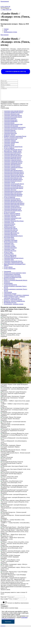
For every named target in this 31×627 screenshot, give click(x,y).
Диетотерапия (8, 292)
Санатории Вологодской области (13, 191)
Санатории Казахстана (10, 133)
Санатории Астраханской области (13, 186)
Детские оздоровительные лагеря (13, 137)
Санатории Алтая (9, 222)
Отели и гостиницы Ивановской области (15, 280)
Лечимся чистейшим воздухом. (12, 277)
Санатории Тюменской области (13, 115)
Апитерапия (7, 271)
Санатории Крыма (9, 123)
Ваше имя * (4, 597)
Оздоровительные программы (12, 275)
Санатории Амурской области (12, 185)
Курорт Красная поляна (10, 241)
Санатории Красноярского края (13, 178)
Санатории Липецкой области (12, 200)
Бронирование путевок (10, 32)
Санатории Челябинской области (13, 112)
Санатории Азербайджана (11, 142)
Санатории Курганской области (13, 117)
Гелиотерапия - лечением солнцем (13, 304)
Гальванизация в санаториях (12, 274)
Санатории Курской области (12, 198)
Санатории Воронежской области (13, 175)
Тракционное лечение (10, 293)
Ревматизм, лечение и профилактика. (14, 301)
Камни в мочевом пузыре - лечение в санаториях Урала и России (14, 297)
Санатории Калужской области (13, 152)
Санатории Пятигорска (10, 234)
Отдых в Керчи (8, 267)
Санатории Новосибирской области (14, 204)
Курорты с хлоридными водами (13, 299)
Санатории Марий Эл (10, 256)
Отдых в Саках (8, 252)
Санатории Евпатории (10, 247)
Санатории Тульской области (12, 166)
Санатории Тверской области (12, 164)
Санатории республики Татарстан (13, 128)
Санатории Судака (9, 249)
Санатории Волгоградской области (14, 173)
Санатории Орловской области (12, 207)
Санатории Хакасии (9, 219)
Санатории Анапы (9, 238)
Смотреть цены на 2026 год (15, 71)
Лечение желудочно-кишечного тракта (15, 272)
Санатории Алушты (9, 246)
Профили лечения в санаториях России (15, 136)
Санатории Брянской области (12, 154)
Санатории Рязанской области (12, 158)
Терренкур (7, 281)
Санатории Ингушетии (10, 228)
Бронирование (5, 1)
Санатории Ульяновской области (13, 167)
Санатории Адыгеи (9, 182)
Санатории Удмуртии (10, 216)
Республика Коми (9, 237)
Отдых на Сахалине (9, 212)
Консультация (4, 34)
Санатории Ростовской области (13, 210)
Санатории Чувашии (10, 169)
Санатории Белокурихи (10, 120)
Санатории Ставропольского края (13, 262)
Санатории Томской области (12, 215)
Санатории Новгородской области (13, 258)
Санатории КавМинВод (11, 121)
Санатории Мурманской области (13, 201)
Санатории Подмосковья (11, 126)
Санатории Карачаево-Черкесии (13, 195)
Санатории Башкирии (10, 118)
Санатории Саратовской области (13, 161)
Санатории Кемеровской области (13, 235)
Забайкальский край (9, 227)
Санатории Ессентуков (10, 231)
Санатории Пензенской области (13, 155)
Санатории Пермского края (11, 114)
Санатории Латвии (9, 143)
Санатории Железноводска (11, 233)
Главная (6, 29)
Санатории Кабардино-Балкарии (13, 194)
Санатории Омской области (12, 206)
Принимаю (8, 621)
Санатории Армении (10, 140)
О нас (5, 30)
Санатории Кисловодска (11, 230)
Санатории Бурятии (9, 224)
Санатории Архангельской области (14, 183)
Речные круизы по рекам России (13, 146)
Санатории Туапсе (9, 244)
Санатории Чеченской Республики (14, 221)
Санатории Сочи (8, 243)
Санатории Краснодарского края (13, 124)
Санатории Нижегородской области (14, 203)
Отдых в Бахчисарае (9, 268)
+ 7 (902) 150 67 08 (6, 9)
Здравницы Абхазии (9, 134)
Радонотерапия (8, 283)
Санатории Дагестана (10, 189)
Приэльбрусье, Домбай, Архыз (12, 151)
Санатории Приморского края (12, 209)
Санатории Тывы (9, 259)
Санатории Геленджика (10, 240)
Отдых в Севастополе (10, 255)
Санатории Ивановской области (13, 149)
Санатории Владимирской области (14, 172)
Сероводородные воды (10, 284)
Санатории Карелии (9, 130)
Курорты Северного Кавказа (12, 213)
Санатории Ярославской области (13, 170)
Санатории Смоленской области (13, 261)
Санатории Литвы (9, 145)
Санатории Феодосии (10, 250)
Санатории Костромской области (13, 179)
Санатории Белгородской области (13, 188)
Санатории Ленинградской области (14, 176)
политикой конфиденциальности (14, 618)
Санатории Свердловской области (13, 111)
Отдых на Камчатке (9, 197)
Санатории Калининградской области (14, 127)
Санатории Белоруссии (10, 139)
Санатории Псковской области (12, 157)
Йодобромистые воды (10, 302)
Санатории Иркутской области (12, 192)
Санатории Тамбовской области (13, 163)
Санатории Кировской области (12, 181)
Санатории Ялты (9, 253)
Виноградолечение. (9, 278)
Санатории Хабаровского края (12, 218)
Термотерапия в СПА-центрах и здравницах (16, 295)
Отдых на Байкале (9, 148)
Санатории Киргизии (10, 131)
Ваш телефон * (5, 599)
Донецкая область (9, 225)
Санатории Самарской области (12, 160)
